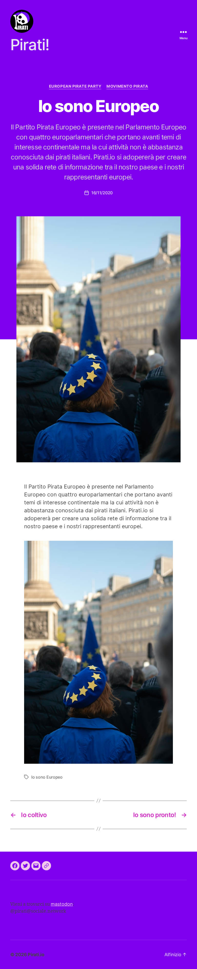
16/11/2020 (102, 192)
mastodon (62, 904)
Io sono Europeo (47, 777)
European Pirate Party (75, 86)
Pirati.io (36, 954)
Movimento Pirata (127, 86)
